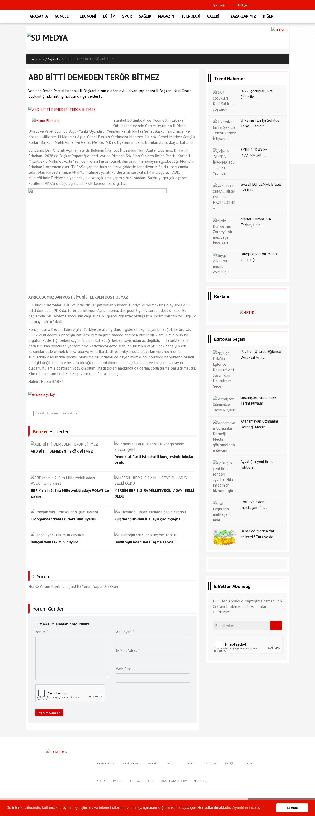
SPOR (127, 16)
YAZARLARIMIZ (243, 16)
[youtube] (287, 5)
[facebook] (259, 5)
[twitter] (266, 5)
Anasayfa (38, 59)
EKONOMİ (88, 16)
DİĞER (268, 16)
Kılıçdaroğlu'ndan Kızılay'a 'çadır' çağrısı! (148, 519)
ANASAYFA (39, 16)
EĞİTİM (109, 16)
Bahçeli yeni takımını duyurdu (55, 542)
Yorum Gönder (49, 713)
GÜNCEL (62, 16)
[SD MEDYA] (56, 751)
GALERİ (213, 16)
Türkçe (242, 5)
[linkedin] (280, 5)
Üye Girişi (218, 5)
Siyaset (53, 59)
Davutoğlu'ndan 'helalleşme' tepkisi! (144, 542)
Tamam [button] (292, 808)
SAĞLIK (145, 16)
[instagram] (273, 5)
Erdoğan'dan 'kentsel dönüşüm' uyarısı (63, 519)
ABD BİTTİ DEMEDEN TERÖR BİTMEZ (57, 413)
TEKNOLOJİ (190, 16)
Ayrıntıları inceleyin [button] (248, 808)
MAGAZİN (166, 16)
